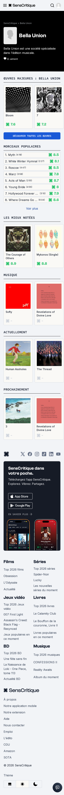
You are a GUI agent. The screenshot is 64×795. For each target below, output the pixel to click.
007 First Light (13, 614)
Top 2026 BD (13, 653)
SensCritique (10, 23)
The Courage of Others (15, 256)
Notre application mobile (20, 706)
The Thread (44, 369)
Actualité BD (12, 679)
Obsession (10, 576)
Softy (9, 311)
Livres (39, 597)
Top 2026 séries (44, 568)
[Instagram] (37, 455)
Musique (41, 646)
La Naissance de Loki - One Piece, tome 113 (15, 669)
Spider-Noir (41, 574)
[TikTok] (44, 455)
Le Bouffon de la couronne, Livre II (45, 623)
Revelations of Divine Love (46, 313)
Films (9, 561)
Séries (39, 561)
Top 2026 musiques (46, 654)
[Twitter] (23, 455)
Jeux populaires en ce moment (17, 637)
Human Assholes (16, 369)
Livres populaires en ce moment (45, 635)
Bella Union (26, 23)
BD (6, 646)
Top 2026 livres (43, 606)
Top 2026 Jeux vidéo (14, 606)
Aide (6, 719)
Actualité (9, 589)
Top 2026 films (14, 569)
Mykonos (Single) (47, 254)
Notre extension (14, 712)
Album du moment (45, 677)
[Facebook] (30, 455)
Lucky (37, 580)
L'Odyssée (10, 582)
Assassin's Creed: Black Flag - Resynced (15, 624)
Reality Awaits (42, 670)
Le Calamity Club (44, 613)
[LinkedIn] (51, 455)
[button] (58, 5)
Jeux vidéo (14, 597)
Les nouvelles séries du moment (45, 588)
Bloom (9, 115)
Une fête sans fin (15, 659)
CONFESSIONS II (45, 662)
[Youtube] (58, 455)
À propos (10, 699)
